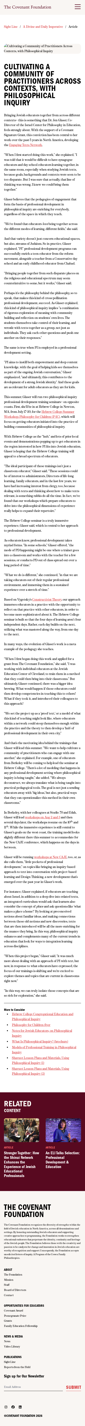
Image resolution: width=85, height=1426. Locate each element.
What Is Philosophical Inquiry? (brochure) (40, 1041)
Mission (8, 1279)
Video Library (12, 1346)
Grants (8, 1320)
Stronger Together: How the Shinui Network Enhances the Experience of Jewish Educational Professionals (21, 1164)
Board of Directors (15, 1290)
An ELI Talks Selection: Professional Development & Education (63, 1160)
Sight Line (11, 27)
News (7, 1341)
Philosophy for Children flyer (31, 1025)
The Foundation (13, 1274)
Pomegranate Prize (15, 1315)
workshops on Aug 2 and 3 (42, 817)
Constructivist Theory (46, 599)
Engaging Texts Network (25, 145)
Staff (6, 1284)
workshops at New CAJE (50, 857)
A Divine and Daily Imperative (43, 27)
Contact (9, 1295)
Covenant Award (13, 1310)
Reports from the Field (17, 1367)
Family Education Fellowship (21, 1325)
